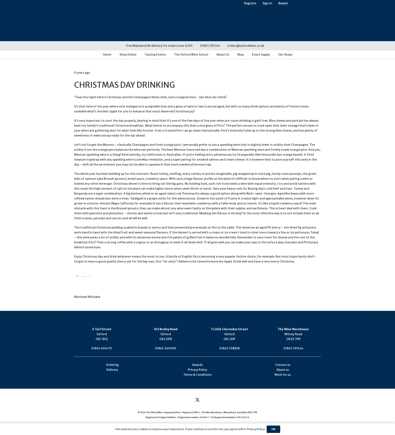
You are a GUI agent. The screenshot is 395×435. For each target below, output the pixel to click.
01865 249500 (165, 348)
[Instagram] (209, 400)
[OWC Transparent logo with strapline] (197, 20)
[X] (197, 400)
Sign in (267, 3)
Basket (283, 3)
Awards (197, 365)
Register (250, 3)
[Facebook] (186, 400)
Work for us (282, 375)
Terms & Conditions (197, 375)
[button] (270, 46)
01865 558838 (229, 348)
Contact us (282, 365)
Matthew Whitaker (87, 297)
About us (282, 370)
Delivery (112, 370)
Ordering (112, 365)
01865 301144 (293, 348)
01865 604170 (101, 348)
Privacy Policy (197, 370)
